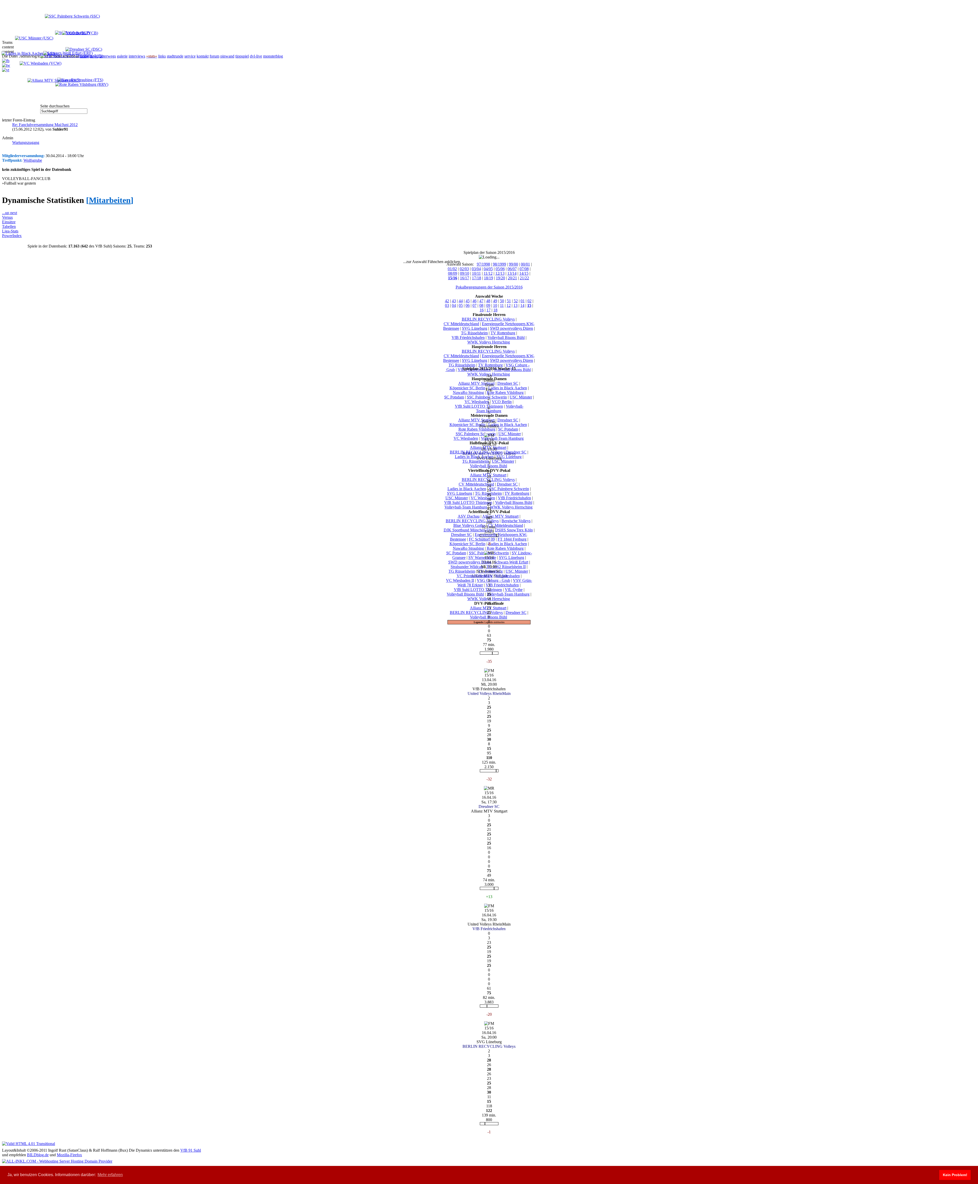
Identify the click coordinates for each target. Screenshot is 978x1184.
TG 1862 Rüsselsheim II (506, 567)
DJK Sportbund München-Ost (468, 530)
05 (461, 305)
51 (509, 301)
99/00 (513, 264)
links (162, 56)
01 (523, 301)
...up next (9, 213)
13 (515, 305)
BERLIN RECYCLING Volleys (488, 319)
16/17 (464, 278)
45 (468, 301)
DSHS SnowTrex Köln (514, 530)
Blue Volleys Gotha (469, 525)
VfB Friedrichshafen (468, 337)
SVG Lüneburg (474, 328)
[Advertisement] (55, 88)
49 (495, 301)
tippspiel (242, 56)
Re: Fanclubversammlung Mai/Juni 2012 (45, 124)
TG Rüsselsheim (474, 333)
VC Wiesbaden (477, 402)
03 (447, 305)
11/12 (488, 273)
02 (529, 301)
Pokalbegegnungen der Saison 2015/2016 (489, 287)
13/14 (512, 273)
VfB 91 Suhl (190, 1150)
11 (502, 305)
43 (454, 301)
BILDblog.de (38, 1155)
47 (481, 301)
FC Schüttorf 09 (482, 539)
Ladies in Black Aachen (507, 388)
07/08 (524, 269)
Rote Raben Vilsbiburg (505, 392)
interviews (137, 56)
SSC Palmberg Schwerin (487, 397)
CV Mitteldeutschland (461, 324)
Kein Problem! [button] (955, 1175)
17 (488, 310)
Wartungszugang (25, 142)
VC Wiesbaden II (460, 580)
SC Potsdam (454, 397)
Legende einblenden (494, 622)
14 (522, 305)
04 (454, 305)
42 (447, 301)
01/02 (452, 269)
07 (474, 305)
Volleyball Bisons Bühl (506, 337)
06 (468, 305)
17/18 (476, 278)
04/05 (488, 269)
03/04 (476, 269)
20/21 (512, 278)
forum (214, 56)
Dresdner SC (507, 383)
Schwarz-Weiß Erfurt (511, 562)
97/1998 (483, 264)
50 (502, 301)
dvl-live (256, 56)
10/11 (476, 273)
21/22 (524, 278)
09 (488, 305)
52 (516, 301)
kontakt (203, 56)
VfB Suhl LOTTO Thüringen (479, 406)
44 (461, 301)
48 (488, 301)
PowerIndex (12, 235)
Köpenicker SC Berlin (467, 388)
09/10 (464, 273)
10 (495, 305)
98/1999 (499, 264)
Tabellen (9, 226)
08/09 (452, 273)
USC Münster (521, 397)
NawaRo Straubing (468, 392)
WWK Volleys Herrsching (488, 342)
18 (495, 310)
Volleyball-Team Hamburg (499, 408)
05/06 (500, 269)
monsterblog (273, 56)
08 (481, 305)
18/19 (488, 278)
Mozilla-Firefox (69, 1155)
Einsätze (9, 222)
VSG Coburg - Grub (493, 580)
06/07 (512, 269)
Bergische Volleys (516, 521)
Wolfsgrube (32, 160)
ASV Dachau (469, 516)
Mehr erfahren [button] (110, 1175)
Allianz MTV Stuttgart (476, 383)
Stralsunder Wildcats (467, 567)
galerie (122, 56)
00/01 (525, 264)
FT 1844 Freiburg (512, 539)
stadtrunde (175, 56)
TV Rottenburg (503, 333)
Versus (7, 217)
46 (474, 301)
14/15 (523, 273)
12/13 (500, 273)
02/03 (464, 269)
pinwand (227, 56)
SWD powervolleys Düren (511, 328)
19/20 (500, 278)
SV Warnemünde (482, 557)
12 (509, 305)
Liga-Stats (10, 231)
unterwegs (107, 56)
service (190, 56)
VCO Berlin (502, 402)
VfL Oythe (514, 589)
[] (109, 200)
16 (482, 310)
